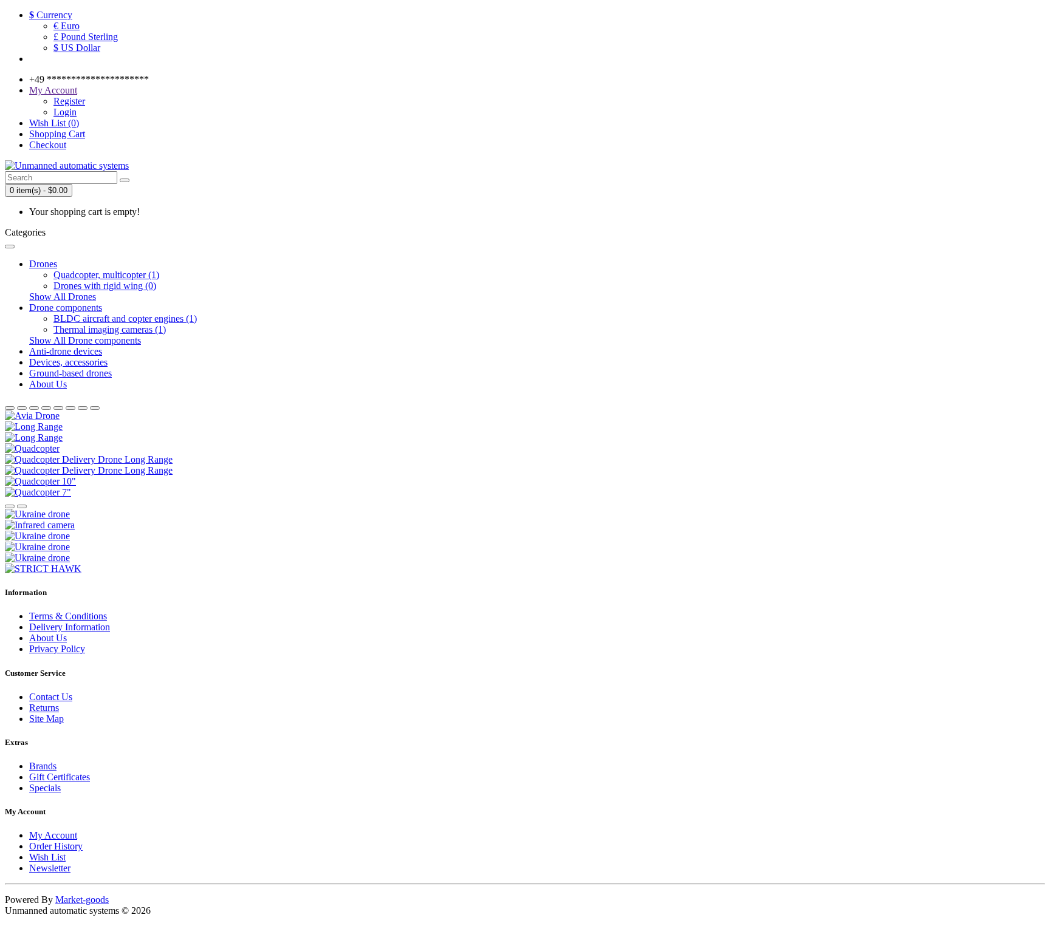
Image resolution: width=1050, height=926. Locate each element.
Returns (44, 708)
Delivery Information (69, 627)
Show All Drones (62, 296)
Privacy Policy (57, 649)
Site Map (46, 718)
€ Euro (66, 26)
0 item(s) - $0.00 (38, 190)
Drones (43, 264)
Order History (56, 846)
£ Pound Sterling (85, 37)
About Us (48, 384)
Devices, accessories (68, 362)
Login (65, 112)
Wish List (47, 857)
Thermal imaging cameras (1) (109, 329)
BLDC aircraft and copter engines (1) (125, 318)
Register (69, 101)
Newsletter (49, 868)
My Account (53, 835)
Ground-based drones (70, 373)
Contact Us (50, 697)
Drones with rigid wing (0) (104, 286)
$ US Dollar (76, 48)
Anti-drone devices (65, 351)
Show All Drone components (85, 340)
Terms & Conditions (68, 616)
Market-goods (82, 899)
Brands (43, 766)
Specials (45, 788)
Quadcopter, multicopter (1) (106, 275)
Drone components (65, 307)
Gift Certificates (59, 777)
